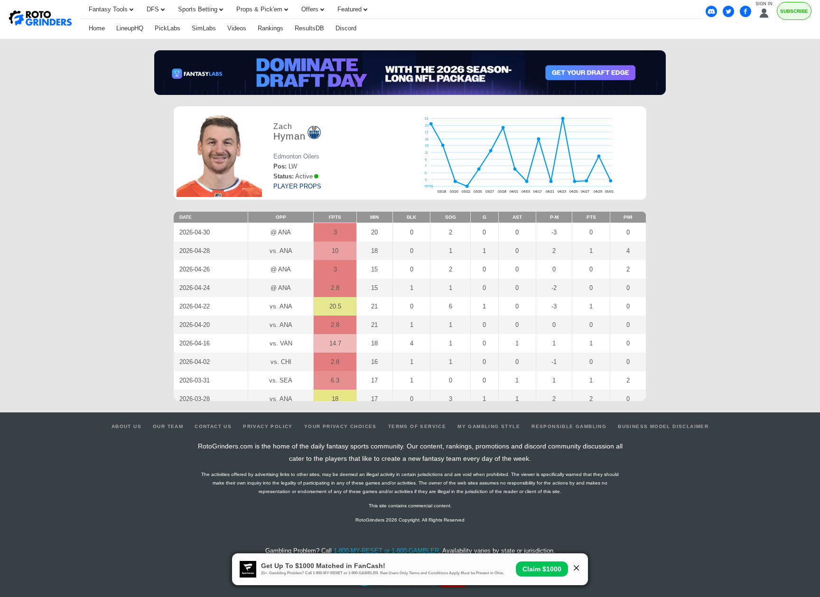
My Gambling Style (488, 426)
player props (297, 186)
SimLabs (204, 28)
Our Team (168, 426)
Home (97, 28)
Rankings (270, 28)
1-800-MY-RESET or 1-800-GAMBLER (386, 550)
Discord (345, 28)
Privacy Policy (268, 426)
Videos (236, 28)
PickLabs (167, 28)
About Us (126, 426)
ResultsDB (309, 28)
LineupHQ (129, 28)
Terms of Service (417, 426)
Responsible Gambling (568, 426)
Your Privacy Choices (340, 426)
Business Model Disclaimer (663, 426)
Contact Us (213, 426)
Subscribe (794, 11)
